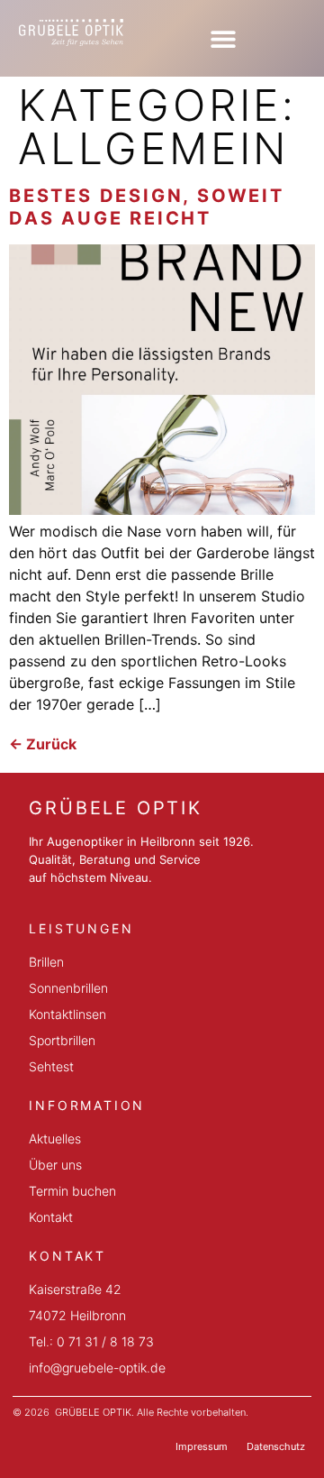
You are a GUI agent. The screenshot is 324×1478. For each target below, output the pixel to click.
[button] (223, 38)
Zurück (42, 744)
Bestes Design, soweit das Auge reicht (146, 207)
